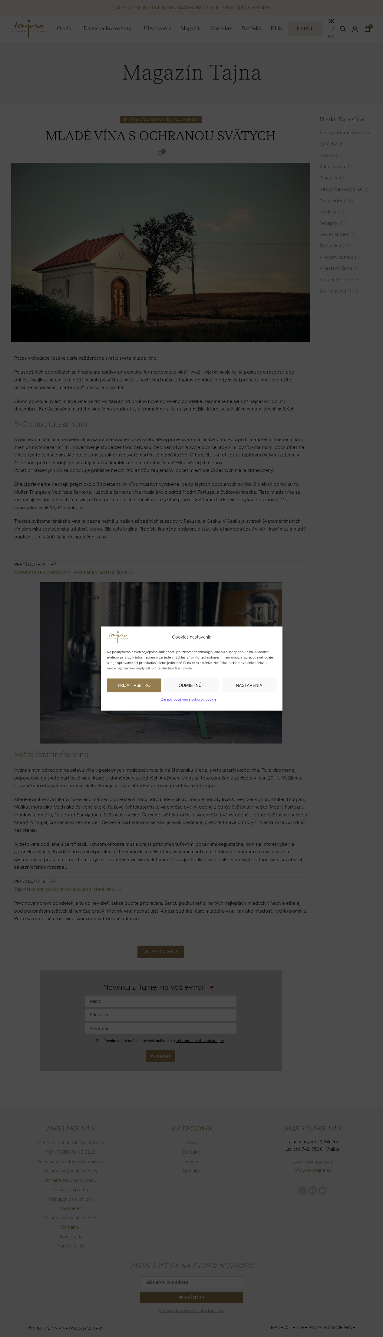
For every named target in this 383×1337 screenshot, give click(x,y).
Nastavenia (249, 685)
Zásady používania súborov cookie (188, 699)
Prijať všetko (134, 685)
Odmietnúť (191, 685)
